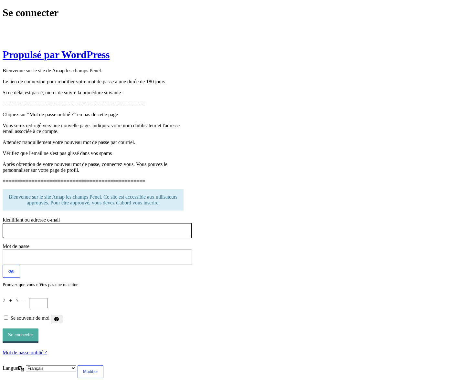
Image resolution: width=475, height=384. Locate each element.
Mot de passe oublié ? (25, 352)
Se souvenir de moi (29, 318)
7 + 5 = (16, 300)
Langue (10, 368)
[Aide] (56, 319)
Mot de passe (16, 246)
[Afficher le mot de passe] (11, 271)
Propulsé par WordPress (56, 54)
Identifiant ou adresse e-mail (31, 220)
